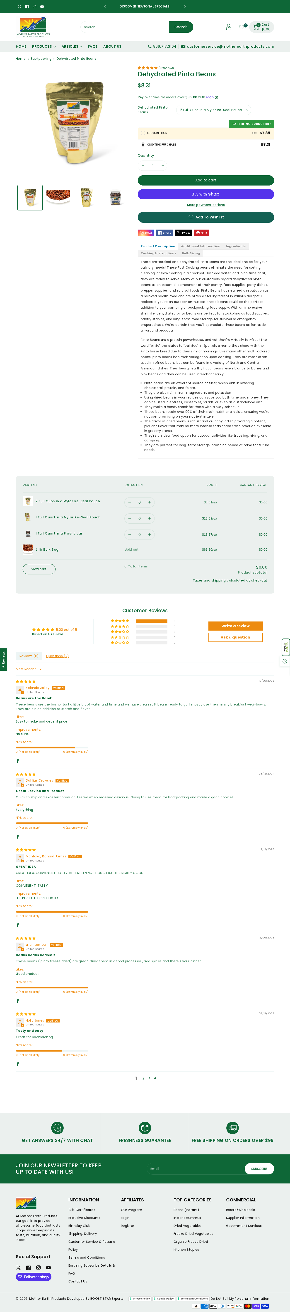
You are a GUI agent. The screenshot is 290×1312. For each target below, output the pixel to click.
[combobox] (137, 27)
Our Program (131, 1210)
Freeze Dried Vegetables (193, 1233)
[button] (286, 647)
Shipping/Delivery (82, 1233)
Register (127, 1225)
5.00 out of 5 (66, 629)
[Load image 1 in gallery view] (30, 197)
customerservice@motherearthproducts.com (230, 46)
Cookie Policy (165, 1298)
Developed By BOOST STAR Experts (95, 1298)
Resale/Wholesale (240, 1210)
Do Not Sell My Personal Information (240, 1298)
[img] (26, 681)
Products (42, 46)
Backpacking (41, 58)
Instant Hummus (187, 1217)
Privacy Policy (141, 1298)
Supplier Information (243, 1217)
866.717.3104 (164, 46)
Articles (70, 46)
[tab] (158, 246)
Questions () (57, 656)
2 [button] (143, 1078)
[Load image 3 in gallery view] (86, 197)
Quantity (146, 155)
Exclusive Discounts (84, 1217)
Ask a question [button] (235, 637)
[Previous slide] (105, 7)
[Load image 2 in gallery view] (58, 197)
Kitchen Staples (186, 1249)
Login (125, 1217)
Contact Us (77, 1281)
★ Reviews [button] (3, 659)
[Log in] (229, 27)
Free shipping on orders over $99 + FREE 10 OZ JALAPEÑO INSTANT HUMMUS (144, 6)
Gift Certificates (81, 1210)
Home (21, 58)
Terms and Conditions (86, 1257)
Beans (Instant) (186, 1210)
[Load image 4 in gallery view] (115, 197)
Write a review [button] (235, 626)
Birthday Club (79, 1225)
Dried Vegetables (188, 1225)
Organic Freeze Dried (191, 1241)
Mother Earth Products (47, 1298)
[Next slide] (185, 7)
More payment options (206, 205)
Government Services (244, 1225)
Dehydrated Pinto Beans (153, 109)
